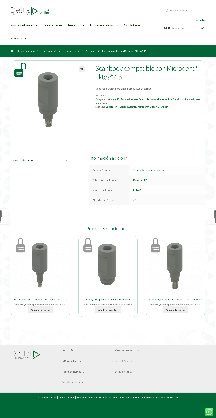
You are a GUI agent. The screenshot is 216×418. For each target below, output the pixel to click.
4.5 (134, 200)
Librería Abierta (128, 106)
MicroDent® (140, 180)
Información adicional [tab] (23, 160)
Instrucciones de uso (102, 25)
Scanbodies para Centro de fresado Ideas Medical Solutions (66, 51)
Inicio (17, 51)
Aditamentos (29, 51)
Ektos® (137, 190)
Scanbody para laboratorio (148, 170)
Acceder (200, 20)
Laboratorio (112, 106)
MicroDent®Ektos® (147, 106)
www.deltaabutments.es (25, 25)
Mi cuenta (16, 38)
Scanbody (163, 106)
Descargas (74, 25)
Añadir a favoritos (40, 309)
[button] (82, 69)
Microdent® (113, 99)
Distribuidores (132, 25)
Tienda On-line (53, 25)
